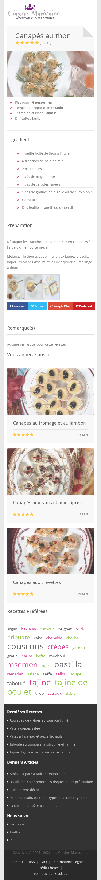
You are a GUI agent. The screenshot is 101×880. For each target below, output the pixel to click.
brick (79, 629)
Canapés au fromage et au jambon (49, 423)
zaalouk (55, 693)
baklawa (28, 629)
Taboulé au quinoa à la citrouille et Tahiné (42, 744)
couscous (25, 646)
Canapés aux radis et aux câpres (47, 503)
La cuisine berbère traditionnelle (35, 805)
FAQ (43, 862)
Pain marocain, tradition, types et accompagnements (51, 797)
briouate (18, 637)
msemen (22, 664)
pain (46, 665)
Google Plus (61, 306)
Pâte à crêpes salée (25, 728)
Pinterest (85, 306)
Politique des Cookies (50, 873)
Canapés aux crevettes (37, 582)
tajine (40, 682)
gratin (12, 656)
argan (12, 629)
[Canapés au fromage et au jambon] (50, 414)
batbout (47, 629)
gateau (78, 647)
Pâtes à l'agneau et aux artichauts (36, 736)
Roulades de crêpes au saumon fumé (39, 720)
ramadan (15, 674)
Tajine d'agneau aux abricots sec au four (41, 752)
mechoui (57, 656)
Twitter (39, 306)
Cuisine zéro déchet (25, 789)
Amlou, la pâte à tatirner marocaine (38, 774)
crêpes (58, 646)
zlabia (70, 693)
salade (33, 674)
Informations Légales (68, 862)
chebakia (54, 638)
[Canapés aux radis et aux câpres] (50, 493)
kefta (40, 656)
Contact (17, 862)
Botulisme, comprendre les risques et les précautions (52, 781)
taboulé (16, 683)
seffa (47, 674)
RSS (13, 840)
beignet (65, 629)
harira (26, 656)
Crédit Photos (48, 867)
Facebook (18, 306)
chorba (72, 638)
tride (39, 693)
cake (38, 638)
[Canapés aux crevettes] (50, 573)
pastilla (68, 664)
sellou (61, 674)
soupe (76, 674)
